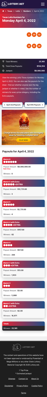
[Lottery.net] (12, 6)
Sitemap (11, 379)
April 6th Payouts (34, 105)
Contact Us (23, 379)
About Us (35, 379)
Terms (23, 393)
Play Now (23, 140)
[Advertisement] (15, 43)
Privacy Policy (22, 386)
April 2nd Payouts (13, 105)
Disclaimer (9, 386)
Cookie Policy (37, 386)
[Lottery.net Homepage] (3, 11)
